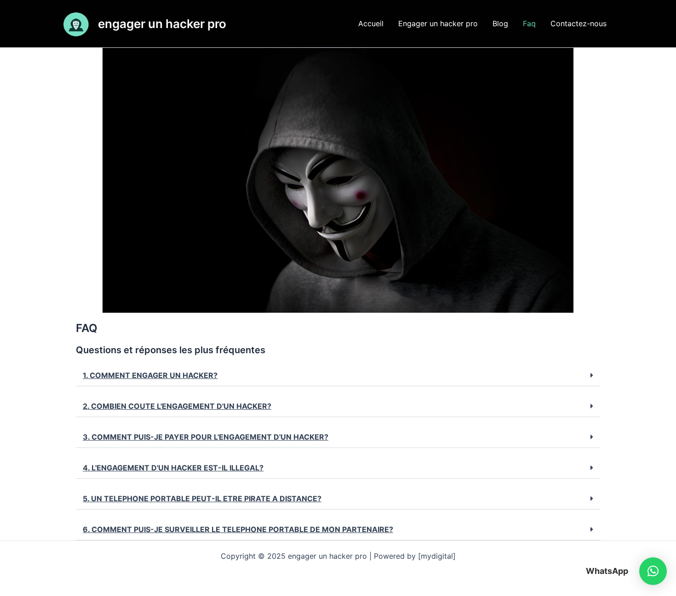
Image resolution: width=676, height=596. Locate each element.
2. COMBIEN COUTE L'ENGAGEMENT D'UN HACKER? (177, 406)
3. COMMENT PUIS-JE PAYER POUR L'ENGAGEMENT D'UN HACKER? (205, 436)
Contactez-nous (578, 23)
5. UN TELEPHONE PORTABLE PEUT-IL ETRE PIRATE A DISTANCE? (202, 498)
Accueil (371, 23)
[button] (338, 375)
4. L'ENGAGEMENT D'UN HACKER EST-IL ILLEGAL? (173, 467)
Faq (529, 23)
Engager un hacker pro (438, 23)
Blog (500, 23)
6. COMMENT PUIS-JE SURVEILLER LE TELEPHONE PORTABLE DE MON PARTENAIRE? (238, 529)
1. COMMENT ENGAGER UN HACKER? (150, 375)
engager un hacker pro (162, 24)
